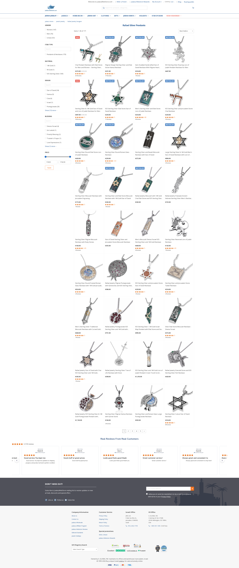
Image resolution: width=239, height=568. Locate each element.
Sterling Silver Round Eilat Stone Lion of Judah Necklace (88, 153)
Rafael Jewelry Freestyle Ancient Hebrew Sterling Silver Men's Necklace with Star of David (178, 197)
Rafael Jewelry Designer (74, 21)
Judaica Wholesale (77, 522)
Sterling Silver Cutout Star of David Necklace (177, 415)
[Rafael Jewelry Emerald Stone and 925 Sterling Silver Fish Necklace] (179, 355)
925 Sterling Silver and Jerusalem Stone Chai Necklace (179, 110)
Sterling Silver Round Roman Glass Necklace (117, 153)
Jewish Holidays (76, 536)
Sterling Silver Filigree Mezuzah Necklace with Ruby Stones (86, 240)
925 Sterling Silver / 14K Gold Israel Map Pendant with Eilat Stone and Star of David (148, 328)
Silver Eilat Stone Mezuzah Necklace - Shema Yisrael (178, 328)
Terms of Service (104, 526)
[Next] (144, 431)
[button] (17, 460)
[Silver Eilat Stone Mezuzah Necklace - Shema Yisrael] (179, 311)
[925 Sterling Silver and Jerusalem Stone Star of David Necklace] (149, 268)
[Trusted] (115, 545)
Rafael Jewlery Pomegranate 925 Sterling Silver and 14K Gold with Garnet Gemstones (116, 328)
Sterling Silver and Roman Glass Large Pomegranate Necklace (148, 415)
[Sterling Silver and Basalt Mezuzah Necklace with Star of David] (149, 137)
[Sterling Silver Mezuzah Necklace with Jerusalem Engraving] (89, 181)
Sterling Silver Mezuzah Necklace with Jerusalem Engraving (88, 197)
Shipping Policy (103, 519)
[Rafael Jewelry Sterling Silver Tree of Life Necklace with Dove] (119, 355)
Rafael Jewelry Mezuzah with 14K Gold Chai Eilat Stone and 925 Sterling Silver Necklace (148, 197)
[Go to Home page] (51, 7)
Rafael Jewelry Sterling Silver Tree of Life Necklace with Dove (118, 371)
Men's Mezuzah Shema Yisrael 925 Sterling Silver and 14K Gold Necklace (148, 240)
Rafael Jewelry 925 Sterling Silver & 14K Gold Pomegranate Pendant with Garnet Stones (88, 415)
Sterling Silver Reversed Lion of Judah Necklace (178, 240)
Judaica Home (49, 21)
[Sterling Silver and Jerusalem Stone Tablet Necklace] (179, 268)
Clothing (105, 16)
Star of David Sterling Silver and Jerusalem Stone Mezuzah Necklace (117, 240)
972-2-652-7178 (133, 526)
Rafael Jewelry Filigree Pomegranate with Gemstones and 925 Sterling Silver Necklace (118, 284)
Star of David (157, 16)
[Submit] (104, 8)
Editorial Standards (77, 532)
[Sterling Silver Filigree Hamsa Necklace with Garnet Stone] (119, 399)
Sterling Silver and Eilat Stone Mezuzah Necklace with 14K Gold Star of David (118, 197)
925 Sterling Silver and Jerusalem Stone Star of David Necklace (149, 284)
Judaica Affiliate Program (79, 526)
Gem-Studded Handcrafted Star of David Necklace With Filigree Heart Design (147, 66)
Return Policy (103, 522)
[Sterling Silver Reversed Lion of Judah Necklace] (179, 224)
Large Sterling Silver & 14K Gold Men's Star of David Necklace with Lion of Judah (178, 153)
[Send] (192, 489)
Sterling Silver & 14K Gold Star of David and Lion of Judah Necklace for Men (88, 110)
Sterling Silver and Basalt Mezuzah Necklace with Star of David (147, 153)
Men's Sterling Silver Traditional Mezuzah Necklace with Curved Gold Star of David (87, 328)
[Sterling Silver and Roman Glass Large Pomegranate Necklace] (149, 399)
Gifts (116, 16)
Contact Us (75, 519)
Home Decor (78, 16)
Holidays (143, 16)
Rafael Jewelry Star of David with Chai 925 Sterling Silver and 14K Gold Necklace (88, 371)
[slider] (45, 157)
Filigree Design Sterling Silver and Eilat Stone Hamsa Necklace (118, 66)
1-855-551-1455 (155, 526)
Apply (49, 168)
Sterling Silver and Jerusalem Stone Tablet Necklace (177, 284)
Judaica (65, 16)
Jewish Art (92, 16)
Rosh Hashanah (173, 16)
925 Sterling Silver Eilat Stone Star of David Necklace (118, 110)
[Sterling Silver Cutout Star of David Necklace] (179, 399)
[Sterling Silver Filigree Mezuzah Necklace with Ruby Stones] (89, 224)
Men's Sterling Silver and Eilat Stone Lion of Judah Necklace (147, 110)
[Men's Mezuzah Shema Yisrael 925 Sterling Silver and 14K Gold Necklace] (149, 224)
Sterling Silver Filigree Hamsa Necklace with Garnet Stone (118, 415)
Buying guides (189, 2)
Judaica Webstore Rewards (140, 2)
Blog (179, 2)
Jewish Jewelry (50, 16)
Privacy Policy (166, 497)
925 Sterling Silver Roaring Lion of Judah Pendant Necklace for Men (177, 66)
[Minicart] (193, 8)
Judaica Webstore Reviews (80, 529)
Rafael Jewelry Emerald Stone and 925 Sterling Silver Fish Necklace (178, 371)
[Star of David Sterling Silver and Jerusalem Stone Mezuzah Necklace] (119, 224)
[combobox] (124, 8)
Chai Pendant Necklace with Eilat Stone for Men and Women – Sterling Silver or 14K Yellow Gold (88, 66)
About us (74, 516)
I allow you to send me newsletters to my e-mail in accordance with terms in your (169, 495)
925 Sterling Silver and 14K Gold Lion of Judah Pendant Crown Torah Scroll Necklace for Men (149, 371)
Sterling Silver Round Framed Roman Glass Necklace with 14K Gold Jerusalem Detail (89, 284)
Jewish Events (128, 16)
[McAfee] (127, 545)
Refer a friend (121, 2)
